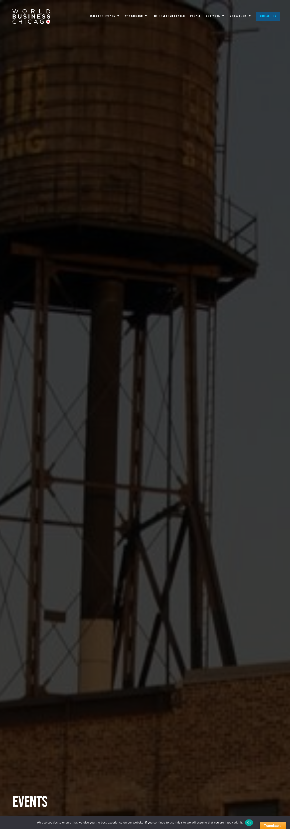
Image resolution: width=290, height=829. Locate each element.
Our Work (213, 16)
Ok (249, 822)
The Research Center (168, 16)
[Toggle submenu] (118, 16)
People (195, 16)
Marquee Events (102, 16)
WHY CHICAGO (134, 16)
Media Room (238, 16)
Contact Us (267, 16)
